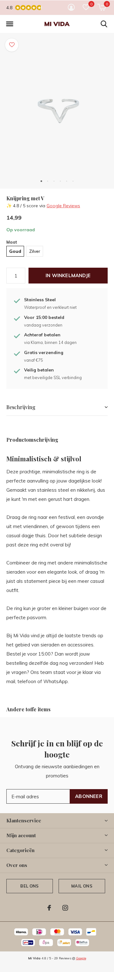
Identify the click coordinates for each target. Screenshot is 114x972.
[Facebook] (49, 908)
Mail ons (81, 885)
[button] (9, 24)
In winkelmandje (68, 275)
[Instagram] (65, 908)
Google (81, 958)
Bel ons (29, 885)
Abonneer (88, 796)
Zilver (34, 251)
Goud (15, 251)
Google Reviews (63, 206)
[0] (101, 7)
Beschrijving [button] (20, 407)
